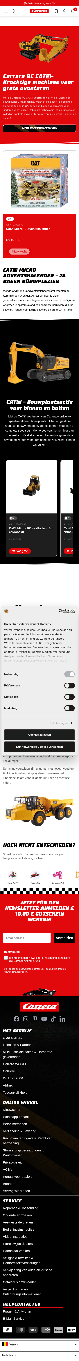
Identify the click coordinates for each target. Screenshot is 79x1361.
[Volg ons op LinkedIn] (62, 1019)
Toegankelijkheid (15, 1092)
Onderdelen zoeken (17, 1215)
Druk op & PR (13, 1078)
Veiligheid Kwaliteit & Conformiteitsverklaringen (21, 1260)
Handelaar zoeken (16, 1251)
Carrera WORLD (15, 1064)
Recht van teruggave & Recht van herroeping (27, 1140)
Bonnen (8, 1183)
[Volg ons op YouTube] (44, 1019)
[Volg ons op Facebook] (16, 1019)
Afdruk (7, 1085)
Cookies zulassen (39, 734)
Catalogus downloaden (20, 1282)
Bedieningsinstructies (18, 1229)
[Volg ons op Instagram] (26, 1019)
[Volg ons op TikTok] (53, 1019)
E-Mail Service (13, 1318)
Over (12, 1037)
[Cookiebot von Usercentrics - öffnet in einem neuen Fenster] (59, 611)
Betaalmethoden (15, 1124)
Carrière (9, 1071)
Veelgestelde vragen (18, 1222)
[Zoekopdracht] (13, 11)
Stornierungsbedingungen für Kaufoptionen (24, 1152)
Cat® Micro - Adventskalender (28, 228)
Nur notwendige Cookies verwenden (39, 746)
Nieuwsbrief (11, 1109)
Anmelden (64, 938)
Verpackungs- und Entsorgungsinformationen (22, 1291)
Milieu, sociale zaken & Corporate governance (27, 1054)
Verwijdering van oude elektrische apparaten (27, 1272)
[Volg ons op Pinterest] (35, 1019)
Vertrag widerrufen (16, 1191)
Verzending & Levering (19, 1131)
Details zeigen (58, 723)
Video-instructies (15, 1236)
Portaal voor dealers (18, 1176)
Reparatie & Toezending (20, 1208)
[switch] (69, 685)
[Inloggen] (64, 11)
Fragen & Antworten (17, 1311)
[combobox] (39, 1344)
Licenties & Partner (17, 1044)
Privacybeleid (13, 1162)
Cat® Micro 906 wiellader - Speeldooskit (30, 530)
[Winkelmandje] (72, 11)
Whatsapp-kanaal (16, 1117)
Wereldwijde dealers (18, 1243)
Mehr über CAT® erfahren (39, 128)
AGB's (7, 1169)
